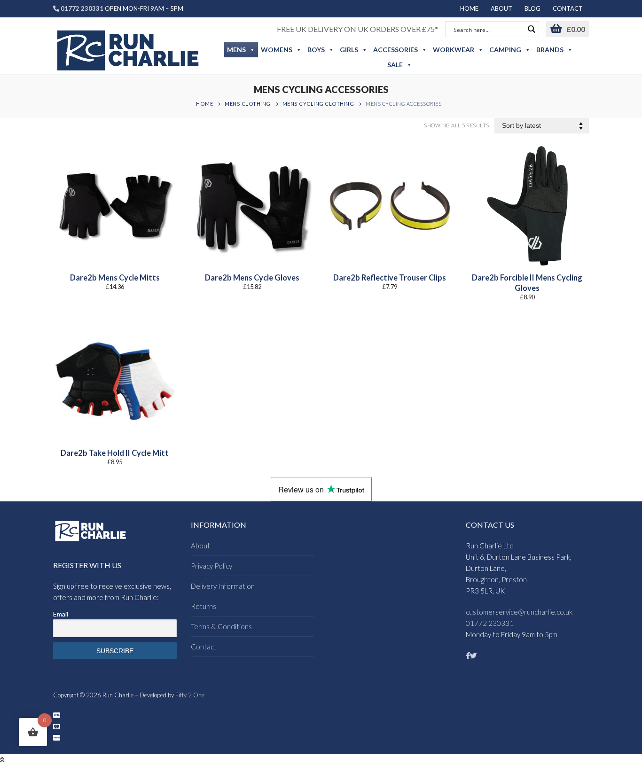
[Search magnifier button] (531, 29)
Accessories (395, 50)
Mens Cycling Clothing (318, 104)
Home (204, 104)
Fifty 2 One (189, 695)
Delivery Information (223, 586)
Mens (236, 50)
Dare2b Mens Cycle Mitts (115, 277)
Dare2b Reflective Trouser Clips (389, 277)
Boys (316, 50)
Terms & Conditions (221, 626)
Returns (203, 606)
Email (60, 614)
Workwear (453, 50)
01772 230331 (490, 623)
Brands (550, 50)
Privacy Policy (211, 566)
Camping (505, 50)
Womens (276, 50)
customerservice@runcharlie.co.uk (519, 612)
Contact (204, 646)
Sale (395, 65)
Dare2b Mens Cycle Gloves (252, 277)
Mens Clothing (248, 104)
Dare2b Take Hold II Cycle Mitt (115, 453)
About (200, 545)
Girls (349, 50)
